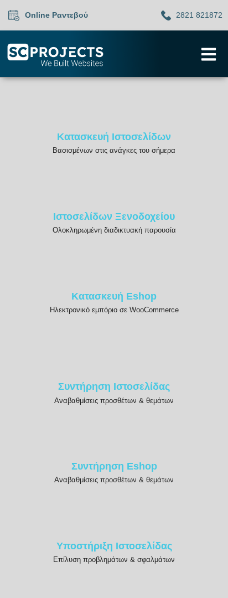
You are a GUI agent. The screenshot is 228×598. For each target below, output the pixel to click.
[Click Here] (208, 54)
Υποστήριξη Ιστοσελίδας (114, 545)
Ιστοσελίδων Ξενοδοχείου (114, 216)
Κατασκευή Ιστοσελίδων (114, 136)
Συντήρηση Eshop (114, 466)
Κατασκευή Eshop (114, 296)
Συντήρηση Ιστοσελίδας (114, 386)
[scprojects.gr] (55, 55)
